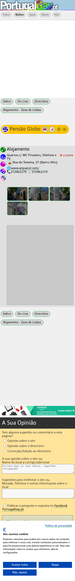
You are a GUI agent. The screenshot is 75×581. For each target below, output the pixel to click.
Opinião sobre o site (21, 441)
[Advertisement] (37, 58)
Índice (6, 14)
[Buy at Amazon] (37, 414)
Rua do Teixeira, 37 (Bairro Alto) (35, 162)
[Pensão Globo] (17, 194)
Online (19, 14)
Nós (56, 14)
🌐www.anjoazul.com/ (23, 168)
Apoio (32, 14)
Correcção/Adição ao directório (29, 451)
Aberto (45, 14)
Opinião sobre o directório (25, 446)
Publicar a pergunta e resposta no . (34, 507)
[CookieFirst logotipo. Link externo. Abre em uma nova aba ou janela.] (4, 530)
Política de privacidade (58, 525)
